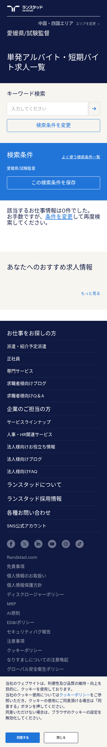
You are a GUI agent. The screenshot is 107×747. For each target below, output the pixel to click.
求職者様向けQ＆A (25, 395)
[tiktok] (79, 544)
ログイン (86, 8)
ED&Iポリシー (20, 622)
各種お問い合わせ (29, 512)
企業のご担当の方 (29, 409)
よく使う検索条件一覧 (81, 157)
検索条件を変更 (53, 125)
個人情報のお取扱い (26, 575)
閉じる (61, 737)
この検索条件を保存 (53, 182)
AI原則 (13, 613)
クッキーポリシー (24, 650)
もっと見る (90, 293)
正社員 (13, 358)
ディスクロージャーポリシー (35, 594)
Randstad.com (22, 557)
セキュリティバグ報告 (29, 631)
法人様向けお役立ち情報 (31, 446)
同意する (23, 737)
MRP (11, 603)
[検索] (94, 109)
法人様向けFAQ (22, 471)
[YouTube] (52, 544)
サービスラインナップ (29, 422)
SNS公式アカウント (26, 525)
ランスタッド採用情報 (34, 498)
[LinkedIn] (38, 544)
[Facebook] (11, 544)
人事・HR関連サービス (29, 434)
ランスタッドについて (34, 484)
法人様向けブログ (24, 459)
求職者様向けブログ (26, 383)
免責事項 (15, 566)
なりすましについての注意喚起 (37, 659)
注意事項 (15, 641)
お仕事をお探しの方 (31, 333)
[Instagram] (66, 544)
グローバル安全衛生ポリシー (35, 669)
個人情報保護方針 (24, 585)
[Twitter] (25, 544)
